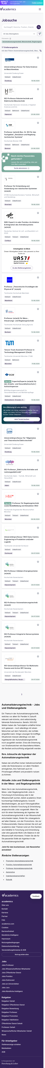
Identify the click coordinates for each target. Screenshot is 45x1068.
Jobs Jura (5, 987)
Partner (5, 916)
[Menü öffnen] (40, 9)
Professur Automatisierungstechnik (19, 868)
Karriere (5, 913)
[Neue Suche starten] (39, 27)
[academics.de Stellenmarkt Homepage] (8, 8)
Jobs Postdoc (7, 976)
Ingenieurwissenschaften (15, 876)
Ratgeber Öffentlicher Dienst (13, 1005)
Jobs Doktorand (8, 980)
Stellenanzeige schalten (11, 1044)
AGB (3, 1052)
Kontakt (5, 909)
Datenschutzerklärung (10, 946)
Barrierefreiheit (8, 931)
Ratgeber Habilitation (10, 1020)
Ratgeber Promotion (10, 1016)
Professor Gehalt (8, 1027)
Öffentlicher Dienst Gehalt (12, 1023)
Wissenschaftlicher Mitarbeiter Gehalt (17, 1031)
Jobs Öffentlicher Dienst (11, 973)
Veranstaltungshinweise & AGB (14, 950)
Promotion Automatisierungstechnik (19, 861)
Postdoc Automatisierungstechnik (19, 865)
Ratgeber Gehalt (8, 1001)
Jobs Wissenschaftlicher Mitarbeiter (16, 969)
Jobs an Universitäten (10, 984)
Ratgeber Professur (9, 1012)
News (4, 1035)
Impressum (6, 939)
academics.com (8, 924)
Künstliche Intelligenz (10, 935)
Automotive (10, 872)
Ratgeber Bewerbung (10, 1008)
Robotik (9, 880)
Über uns (5, 905)
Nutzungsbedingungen (11, 942)
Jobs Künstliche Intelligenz (12, 991)
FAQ (3, 920)
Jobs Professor (8, 965)
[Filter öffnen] (40, 34)
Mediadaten (6, 1048)
